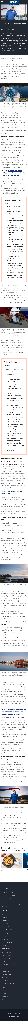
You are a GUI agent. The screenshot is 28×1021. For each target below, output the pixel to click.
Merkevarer (5, 920)
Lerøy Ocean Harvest (8, 964)
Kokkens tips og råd (8, 942)
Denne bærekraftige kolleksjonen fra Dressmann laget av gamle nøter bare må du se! (13, 173)
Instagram (5, 996)
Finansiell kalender (8, 983)
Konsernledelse (6, 926)
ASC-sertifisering (7, 955)
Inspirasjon (5, 939)
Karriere (4, 914)
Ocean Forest (6, 958)
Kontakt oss (5, 923)
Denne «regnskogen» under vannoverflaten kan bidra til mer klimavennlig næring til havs (13, 712)
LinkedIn (4, 991)
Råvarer (4, 945)
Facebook (5, 994)
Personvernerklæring (14, 1016)
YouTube (4, 999)
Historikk (4, 917)
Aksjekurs (5, 980)
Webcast (4, 977)
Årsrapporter (6, 971)
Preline (4, 961)
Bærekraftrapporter (8, 974)
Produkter (5, 936)
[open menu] (2, 2)
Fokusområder (6, 952)
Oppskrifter (5, 933)
